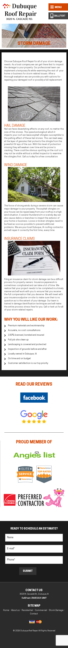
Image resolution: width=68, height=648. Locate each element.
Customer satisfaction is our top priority (28, 363)
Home (6, 610)
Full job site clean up (18, 340)
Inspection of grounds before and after (27, 349)
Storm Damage (56, 610)
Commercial (41, 610)
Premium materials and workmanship (26, 326)
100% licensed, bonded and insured (26, 335)
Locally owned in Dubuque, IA (22, 354)
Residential (27, 610)
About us (15, 610)
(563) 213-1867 (38, 598)
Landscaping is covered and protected (27, 344)
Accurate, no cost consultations (24, 330)
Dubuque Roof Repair (29, 631)
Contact (34, 614)
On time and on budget (19, 359)
